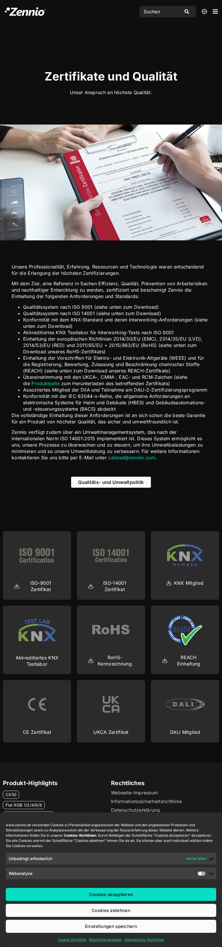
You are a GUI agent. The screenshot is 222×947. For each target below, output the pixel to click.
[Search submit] (186, 11)
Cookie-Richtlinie (72, 939)
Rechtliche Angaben (105, 939)
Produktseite (46, 383)
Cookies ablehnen (111, 910)
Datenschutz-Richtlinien (144, 939)
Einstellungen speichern (111, 926)
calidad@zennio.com (131, 457)
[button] (37, 661)
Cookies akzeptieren (111, 894)
